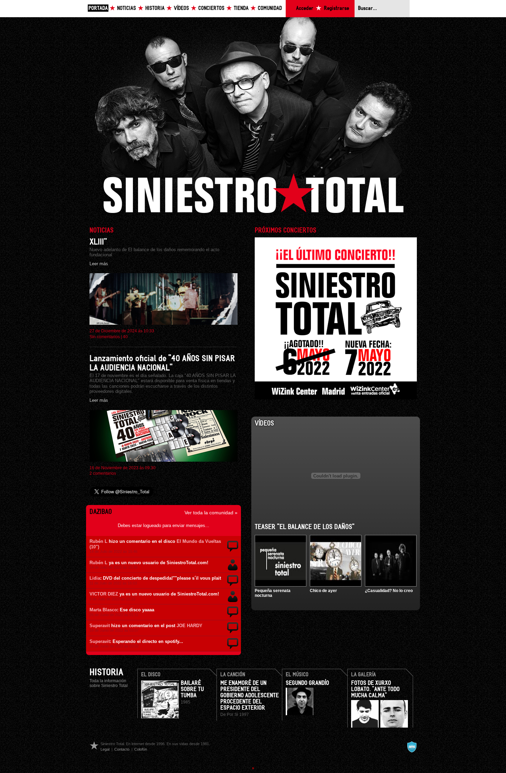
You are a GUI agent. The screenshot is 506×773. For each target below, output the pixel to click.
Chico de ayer (323, 590)
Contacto (121, 749)
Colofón (140, 749)
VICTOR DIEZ (103, 594)
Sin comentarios (104, 336)
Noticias (126, 8)
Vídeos (181, 8)
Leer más (98, 263)
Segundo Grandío (307, 683)
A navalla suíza (412, 746)
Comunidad (270, 8)
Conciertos (211, 8)
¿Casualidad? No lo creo (389, 590)
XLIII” (98, 242)
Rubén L (98, 541)
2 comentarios (102, 473)
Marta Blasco (103, 609)
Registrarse (336, 8)
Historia (155, 8)
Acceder (304, 8)
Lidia (94, 578)
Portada (98, 8)
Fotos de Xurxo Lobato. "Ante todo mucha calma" (375, 689)
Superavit (99, 625)
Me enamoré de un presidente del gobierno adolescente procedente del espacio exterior (249, 695)
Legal (105, 749)
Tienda (241, 8)
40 (125, 336)
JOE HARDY (189, 625)
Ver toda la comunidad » (211, 512)
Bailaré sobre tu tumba (192, 689)
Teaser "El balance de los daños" (305, 527)
